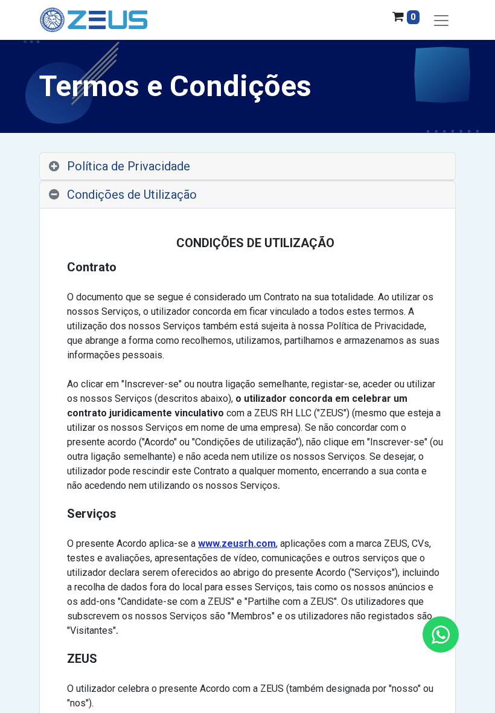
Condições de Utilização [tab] (132, 194)
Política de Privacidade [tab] (128, 166)
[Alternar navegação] (441, 20)
